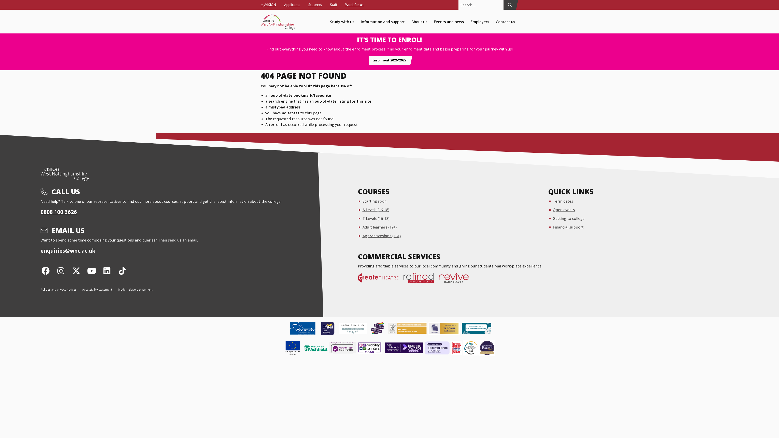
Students (315, 4)
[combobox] (481, 5)
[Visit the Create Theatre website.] (380, 279)
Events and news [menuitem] (449, 21)
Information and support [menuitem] (383, 21)
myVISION (268, 4)
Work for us (354, 4)
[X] (76, 270)
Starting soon (374, 201)
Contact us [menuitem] (505, 21)
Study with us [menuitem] (342, 21)
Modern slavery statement (135, 289)
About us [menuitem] (419, 21)
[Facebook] (46, 270)
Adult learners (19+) (380, 227)
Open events (564, 209)
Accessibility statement (97, 289)
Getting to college (568, 218)
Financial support (568, 227)
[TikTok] (122, 270)
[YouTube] (92, 270)
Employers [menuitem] (479, 21)
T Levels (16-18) (376, 218)
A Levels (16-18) (376, 209)
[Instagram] (61, 270)
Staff (333, 4)
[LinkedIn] (107, 270)
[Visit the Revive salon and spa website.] (456, 279)
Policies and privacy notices (58, 289)
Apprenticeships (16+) (382, 235)
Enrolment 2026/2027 (389, 60)
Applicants (292, 4)
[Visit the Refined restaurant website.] (421, 279)
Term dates (563, 201)
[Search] (510, 5)
